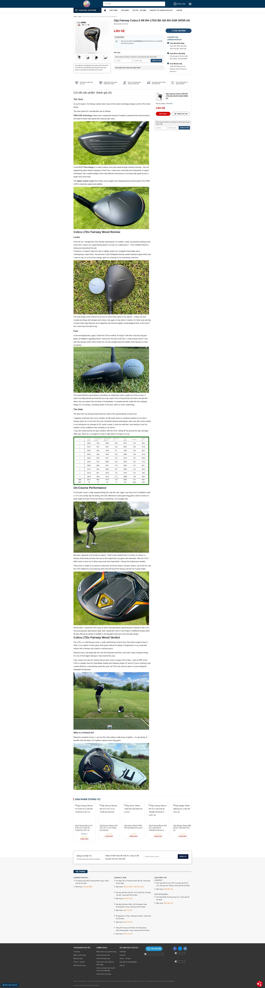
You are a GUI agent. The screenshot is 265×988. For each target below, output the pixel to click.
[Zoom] (76, 53)
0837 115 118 (127, 934)
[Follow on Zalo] (180, 948)
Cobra (79, 16)
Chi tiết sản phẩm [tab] (84, 92)
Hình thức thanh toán (103, 958)
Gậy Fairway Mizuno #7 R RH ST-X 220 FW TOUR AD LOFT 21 (84, 828)
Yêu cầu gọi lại (11, 985)
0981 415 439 (127, 922)
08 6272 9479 (127, 898)
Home (75, 16)
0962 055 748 (168, 889)
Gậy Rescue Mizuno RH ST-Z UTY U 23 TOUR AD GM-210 (108, 828)
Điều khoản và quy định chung (106, 951)
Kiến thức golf (78, 958)
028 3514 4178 (139, 887)
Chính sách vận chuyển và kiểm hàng (105, 963)
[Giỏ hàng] (190, 4)
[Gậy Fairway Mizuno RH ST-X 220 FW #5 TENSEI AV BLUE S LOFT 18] (158, 813)
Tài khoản (76, 951)
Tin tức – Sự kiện (139, 10)
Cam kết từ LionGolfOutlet (161, 10)
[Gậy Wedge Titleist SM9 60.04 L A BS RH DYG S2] (182, 813)
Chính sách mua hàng (103, 974)
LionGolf (122, 955)
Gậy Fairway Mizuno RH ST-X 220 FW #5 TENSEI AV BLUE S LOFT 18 (158, 828)
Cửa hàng (125, 10)
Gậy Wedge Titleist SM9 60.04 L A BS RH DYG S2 (182, 828)
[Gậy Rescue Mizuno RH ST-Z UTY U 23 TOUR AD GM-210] (109, 813)
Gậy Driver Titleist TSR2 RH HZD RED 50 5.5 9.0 (133, 827)
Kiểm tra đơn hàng (79, 955)
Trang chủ (105, 10)
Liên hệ (179, 10)
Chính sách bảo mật (103, 955)
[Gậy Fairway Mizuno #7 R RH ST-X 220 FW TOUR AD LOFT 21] (84, 813)
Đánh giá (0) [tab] (104, 92)
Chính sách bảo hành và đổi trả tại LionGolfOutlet (105, 969)
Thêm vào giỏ (182, 114)
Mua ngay (163, 114)
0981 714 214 (127, 910)
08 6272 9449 (127, 887)
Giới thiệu (113, 10)
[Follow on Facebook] (175, 948)
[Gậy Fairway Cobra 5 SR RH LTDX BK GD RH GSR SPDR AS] (160, 97)
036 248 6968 (180, 31)
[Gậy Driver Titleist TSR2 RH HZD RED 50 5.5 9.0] (133, 813)
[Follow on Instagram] (185, 948)
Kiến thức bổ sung (79, 965)
